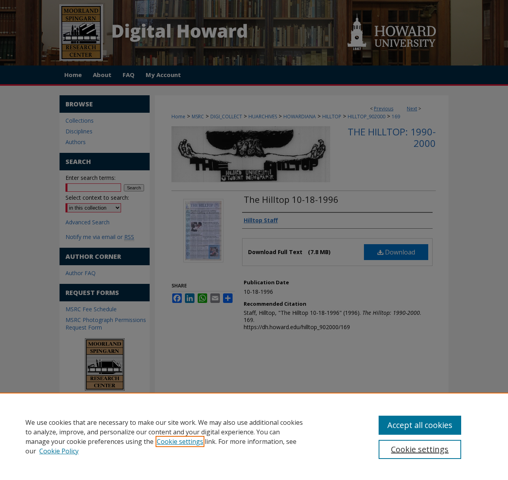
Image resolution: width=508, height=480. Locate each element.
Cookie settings (180, 441)
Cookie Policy (59, 451)
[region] (254, 436)
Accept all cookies (419, 425)
